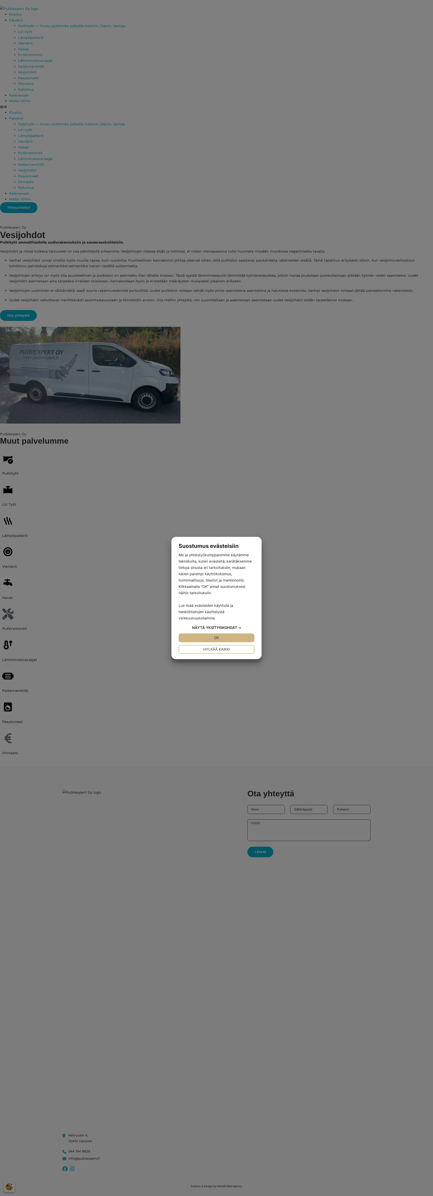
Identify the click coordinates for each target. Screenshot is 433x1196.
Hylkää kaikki (216, 649)
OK (216, 637)
